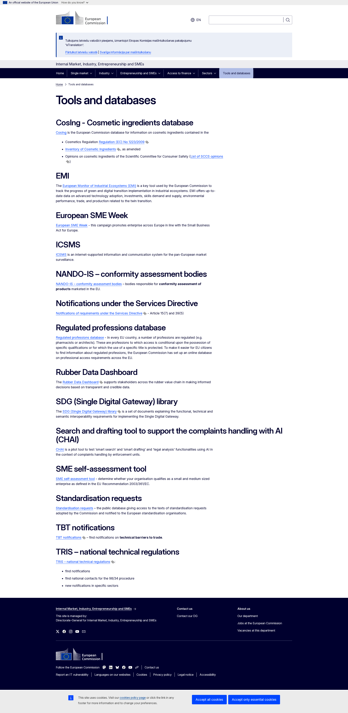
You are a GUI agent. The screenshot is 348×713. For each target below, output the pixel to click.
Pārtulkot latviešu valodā (81, 52)
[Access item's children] (92, 73)
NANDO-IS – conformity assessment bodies (89, 284)
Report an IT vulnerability (72, 674)
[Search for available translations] (147, 142)
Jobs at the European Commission (259, 623)
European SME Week (72, 225)
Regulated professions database (80, 337)
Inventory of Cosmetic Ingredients (90, 149)
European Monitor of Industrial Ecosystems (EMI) (99, 186)
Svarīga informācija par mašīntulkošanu (125, 52)
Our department (247, 616)
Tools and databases (236, 73)
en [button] (198, 20)
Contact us (152, 667)
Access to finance (179, 73)
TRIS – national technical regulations (83, 562)
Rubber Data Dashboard (81, 382)
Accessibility (208, 674)
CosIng (61, 132)
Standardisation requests (74, 508)
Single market (79, 73)
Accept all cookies (209, 699)
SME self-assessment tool (75, 479)
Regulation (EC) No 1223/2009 (121, 142)
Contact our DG (187, 616)
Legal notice (186, 674)
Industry (104, 73)
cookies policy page (133, 697)
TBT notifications (68, 537)
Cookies (141, 674)
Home (60, 73)
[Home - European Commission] (85, 18)
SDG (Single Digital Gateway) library (90, 411)
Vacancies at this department (256, 630)
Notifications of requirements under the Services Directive (99, 313)
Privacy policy (162, 674)
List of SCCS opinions (206, 156)
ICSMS (61, 254)
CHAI (60, 449)
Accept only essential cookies (254, 699)
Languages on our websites (112, 674)
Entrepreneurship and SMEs (138, 73)
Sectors (207, 73)
